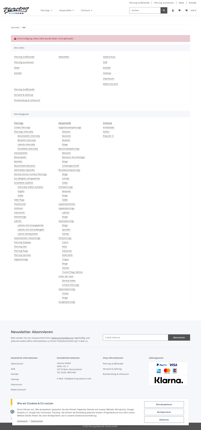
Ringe (65, 144)
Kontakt (192, 2)
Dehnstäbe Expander (24, 169)
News (181, 2)
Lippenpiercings (66, 208)
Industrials (19, 212)
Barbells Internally (27, 140)
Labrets (17, 221)
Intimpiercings (66, 187)
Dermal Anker (69, 280)
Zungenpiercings (67, 301)
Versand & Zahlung (23, 94)
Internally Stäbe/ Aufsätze (30, 187)
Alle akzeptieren (164, 404)
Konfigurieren (164, 412)
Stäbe (20, 195)
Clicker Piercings (22, 127)
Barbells (18, 161)
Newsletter (64, 56)
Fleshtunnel (20, 204)
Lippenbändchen (67, 204)
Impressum (22, 421)
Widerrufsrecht (110, 83)
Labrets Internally (26, 144)
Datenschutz (37, 421)
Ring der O (108, 135)
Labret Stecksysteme (28, 233)
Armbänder (108, 127)
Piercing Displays (22, 242)
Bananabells (20, 157)
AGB (105, 62)
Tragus (65, 259)
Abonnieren (179, 337)
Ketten (106, 131)
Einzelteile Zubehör (23, 182)
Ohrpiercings (65, 238)
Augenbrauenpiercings (70, 127)
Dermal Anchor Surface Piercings (30, 174)
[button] (173, 10)
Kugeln (21, 191)
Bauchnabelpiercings (69, 148)
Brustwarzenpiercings (69, 169)
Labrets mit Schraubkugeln (31, 229)
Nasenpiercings (66, 221)
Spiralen (66, 229)
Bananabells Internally (29, 135)
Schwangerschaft (70, 165)
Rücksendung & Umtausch (27, 100)
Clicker (65, 293)
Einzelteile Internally (28, 148)
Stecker (65, 233)
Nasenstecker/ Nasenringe (27, 238)
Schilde (65, 178)
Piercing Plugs (21, 250)
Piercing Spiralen (22, 255)
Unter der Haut (66, 276)
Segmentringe (21, 259)
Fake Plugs (19, 199)
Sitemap (107, 73)
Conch (65, 242)
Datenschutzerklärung (62, 338)
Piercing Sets (20, 246)
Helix (64, 246)
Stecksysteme (20, 152)
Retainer (66, 131)
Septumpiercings (67, 289)
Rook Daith (67, 255)
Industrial (67, 250)
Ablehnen (164, 419)
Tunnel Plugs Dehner (72, 272)
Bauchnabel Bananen (24, 165)
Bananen (66, 135)
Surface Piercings (70, 284)
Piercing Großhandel (139, 2)
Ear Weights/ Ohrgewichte (27, 178)
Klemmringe (20, 216)
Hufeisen (18, 208)
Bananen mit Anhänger (73, 157)
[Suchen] (164, 10)
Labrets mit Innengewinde (31, 225)
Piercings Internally (23, 131)
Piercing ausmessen (164, 2)
